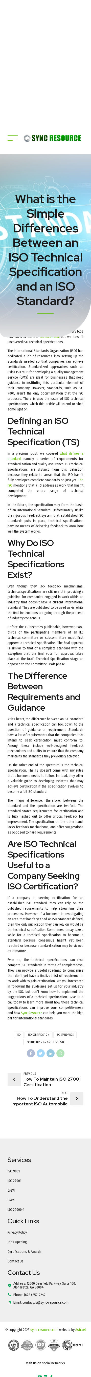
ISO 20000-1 (16, 1210)
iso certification (38, 1034)
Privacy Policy (17, 1232)
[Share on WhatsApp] (60, 1053)
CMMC (12, 1200)
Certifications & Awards (24, 1252)
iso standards (65, 1034)
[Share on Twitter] (41, 1053)
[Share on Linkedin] (51, 1053)
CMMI (11, 1190)
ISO (19, 1034)
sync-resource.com (44, 1330)
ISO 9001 (14, 1171)
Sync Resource (31, 1013)
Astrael (80, 1330)
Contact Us (16, 1261)
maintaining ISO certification (45, 1041)
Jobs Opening (17, 1242)
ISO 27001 (14, 1181)
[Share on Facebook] (31, 1053)
